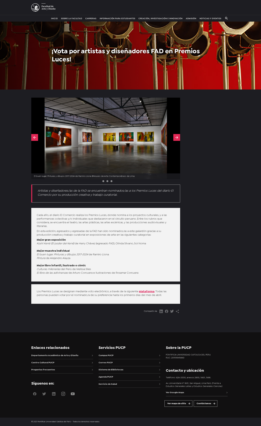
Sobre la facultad (71, 18)
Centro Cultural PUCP (42, 363)
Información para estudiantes (117, 18)
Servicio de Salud (108, 384)
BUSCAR (226, 18)
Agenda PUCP (106, 377)
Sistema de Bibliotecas (111, 370)
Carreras (90, 18)
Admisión (191, 18)
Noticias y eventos (210, 18)
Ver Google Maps (175, 392)
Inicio (54, 18)
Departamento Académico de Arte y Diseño (54, 355)
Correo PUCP (106, 363)
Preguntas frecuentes (43, 370)
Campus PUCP (106, 355)
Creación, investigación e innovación (161, 18)
